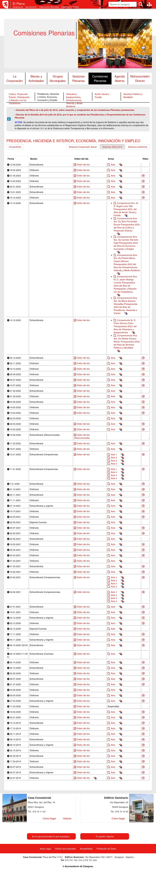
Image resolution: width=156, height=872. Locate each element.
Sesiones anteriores (137, 146)
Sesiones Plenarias (78, 78)
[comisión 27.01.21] (143, 606)
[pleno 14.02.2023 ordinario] (143, 181)
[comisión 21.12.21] (143, 489)
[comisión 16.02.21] (143, 571)
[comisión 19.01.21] (143, 612)
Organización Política (70, 7)
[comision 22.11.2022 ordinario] (143, 363)
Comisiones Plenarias (100, 78)
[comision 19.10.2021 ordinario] (143, 511)
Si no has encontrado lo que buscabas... (51, 836)
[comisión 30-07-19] (143, 766)
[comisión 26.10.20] (143, 645)
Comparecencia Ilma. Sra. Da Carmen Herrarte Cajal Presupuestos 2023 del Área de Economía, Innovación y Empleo (126, 242)
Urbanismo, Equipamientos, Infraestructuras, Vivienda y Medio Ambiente (74, 100)
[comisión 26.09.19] (143, 755)
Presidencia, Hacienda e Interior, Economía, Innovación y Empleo (48, 97)
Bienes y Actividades (36, 78)
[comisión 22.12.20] (143, 623)
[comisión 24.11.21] (143, 494)
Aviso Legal (45, 848)
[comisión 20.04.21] (143, 549)
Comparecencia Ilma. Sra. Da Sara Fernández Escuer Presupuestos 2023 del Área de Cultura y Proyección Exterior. (127, 224)
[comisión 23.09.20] (143, 673)
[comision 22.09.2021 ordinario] (143, 516)
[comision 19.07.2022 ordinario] (143, 385)
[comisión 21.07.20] (143, 684)
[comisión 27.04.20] (143, 700)
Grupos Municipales (58, 78)
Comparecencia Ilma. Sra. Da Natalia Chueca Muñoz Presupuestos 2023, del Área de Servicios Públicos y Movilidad (127, 341)
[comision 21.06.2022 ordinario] (143, 396)
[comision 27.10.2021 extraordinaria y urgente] (143, 505)
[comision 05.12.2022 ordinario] (143, 357)
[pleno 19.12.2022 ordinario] (143, 197)
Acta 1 (114, 454)
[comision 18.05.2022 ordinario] (143, 407)
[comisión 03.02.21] (143, 577)
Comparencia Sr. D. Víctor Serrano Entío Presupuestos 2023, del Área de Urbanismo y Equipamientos (125, 326)
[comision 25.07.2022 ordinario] (143, 379)
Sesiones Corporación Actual (83, 146)
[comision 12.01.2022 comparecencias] (143, 454)
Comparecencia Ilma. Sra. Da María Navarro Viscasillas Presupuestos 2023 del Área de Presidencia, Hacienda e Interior (126, 305)
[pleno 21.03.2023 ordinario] (143, 175)
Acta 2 (114, 457)
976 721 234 (91, 860)
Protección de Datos (106, 848)
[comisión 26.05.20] (143, 695)
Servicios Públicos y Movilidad (132, 95)
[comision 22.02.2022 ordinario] (143, 423)
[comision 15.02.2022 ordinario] (143, 429)
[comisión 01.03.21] (143, 566)
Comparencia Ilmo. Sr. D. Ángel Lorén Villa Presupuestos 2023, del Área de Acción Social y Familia (126, 209)
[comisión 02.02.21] (143, 591)
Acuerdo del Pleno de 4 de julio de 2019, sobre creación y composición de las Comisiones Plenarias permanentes (75, 109)
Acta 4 (114, 463)
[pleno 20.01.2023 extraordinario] (143, 186)
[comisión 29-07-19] (143, 772)
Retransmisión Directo (140, 78)
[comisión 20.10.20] (143, 662)
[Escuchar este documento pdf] (120, 164)
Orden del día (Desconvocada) (82, 436)
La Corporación (14, 78)
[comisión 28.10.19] (143, 739)
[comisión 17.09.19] (143, 761)
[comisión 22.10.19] (143, 750)
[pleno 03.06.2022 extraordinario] (143, 401)
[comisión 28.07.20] (143, 678)
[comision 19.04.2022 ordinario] (143, 412)
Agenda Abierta (119, 78)
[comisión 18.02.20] (143, 711)
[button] (49, 818)
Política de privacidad (65, 848)
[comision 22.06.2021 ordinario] (143, 533)
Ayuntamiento (31, 7)
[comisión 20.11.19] (143, 733)
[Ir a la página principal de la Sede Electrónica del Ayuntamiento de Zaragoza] (6, 4)
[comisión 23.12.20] (143, 617)
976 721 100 (71, 860)
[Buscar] (141, 4)
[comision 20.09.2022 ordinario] (143, 374)
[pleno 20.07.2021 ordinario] (143, 527)
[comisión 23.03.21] (143, 555)
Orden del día (83, 164)
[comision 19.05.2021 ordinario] (143, 544)
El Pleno (19, 3)
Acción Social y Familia (102, 95)
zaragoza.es (18, 7)
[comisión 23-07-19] (143, 777)
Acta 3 (114, 460)
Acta (113, 164)
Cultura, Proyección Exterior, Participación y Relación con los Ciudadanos (19, 98)
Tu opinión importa (105, 836)
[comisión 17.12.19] (143, 728)
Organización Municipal (49, 7)
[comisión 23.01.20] (143, 717)
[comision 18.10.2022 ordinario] (143, 368)
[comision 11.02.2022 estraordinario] (143, 443)
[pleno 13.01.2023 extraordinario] (143, 192)
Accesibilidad (86, 848)
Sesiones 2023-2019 (112, 146)
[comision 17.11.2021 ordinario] (143, 500)
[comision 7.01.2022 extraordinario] (143, 483)
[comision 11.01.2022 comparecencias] (143, 469)
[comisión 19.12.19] (143, 722)
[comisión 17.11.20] (143, 634)
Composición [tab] (15, 146)
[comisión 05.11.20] (143, 639)
